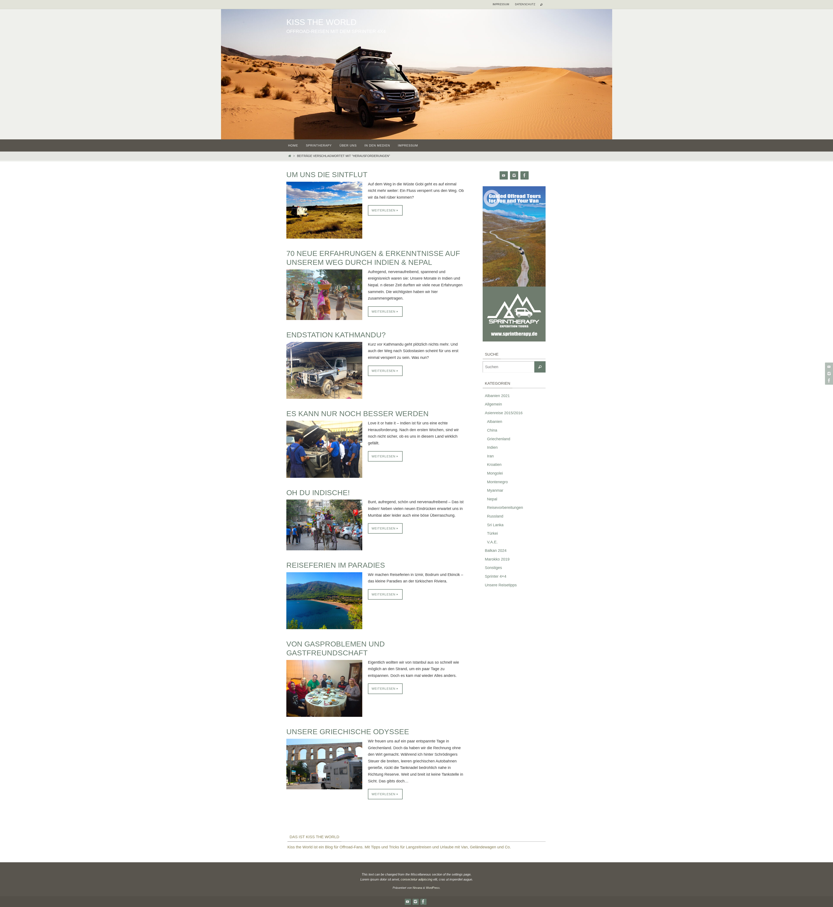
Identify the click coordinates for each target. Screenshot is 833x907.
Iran (490, 456)
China (492, 430)
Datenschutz (525, 4)
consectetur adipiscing (416, 879)
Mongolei (495, 473)
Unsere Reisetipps (501, 585)
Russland (495, 516)
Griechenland (498, 439)
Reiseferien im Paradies (335, 565)
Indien (492, 447)
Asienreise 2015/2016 (504, 413)
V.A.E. (492, 542)
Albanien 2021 (497, 396)
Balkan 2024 (496, 550)
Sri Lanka (495, 525)
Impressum (501, 4)
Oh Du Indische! (318, 492)
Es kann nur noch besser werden (357, 413)
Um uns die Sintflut (326, 174)
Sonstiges (493, 568)
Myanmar (495, 490)
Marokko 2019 (497, 559)
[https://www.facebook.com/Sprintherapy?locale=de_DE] (828, 380)
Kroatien (494, 464)
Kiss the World (321, 22)
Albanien (494, 421)
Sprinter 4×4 (495, 576)
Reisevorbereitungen (505, 507)
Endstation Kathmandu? (336, 335)
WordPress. (433, 887)
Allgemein (493, 404)
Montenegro (497, 482)
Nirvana (417, 887)
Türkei (492, 533)
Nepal (492, 499)
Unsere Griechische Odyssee (347, 731)
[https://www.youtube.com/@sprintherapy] (828, 367)
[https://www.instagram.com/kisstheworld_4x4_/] (828, 373)
